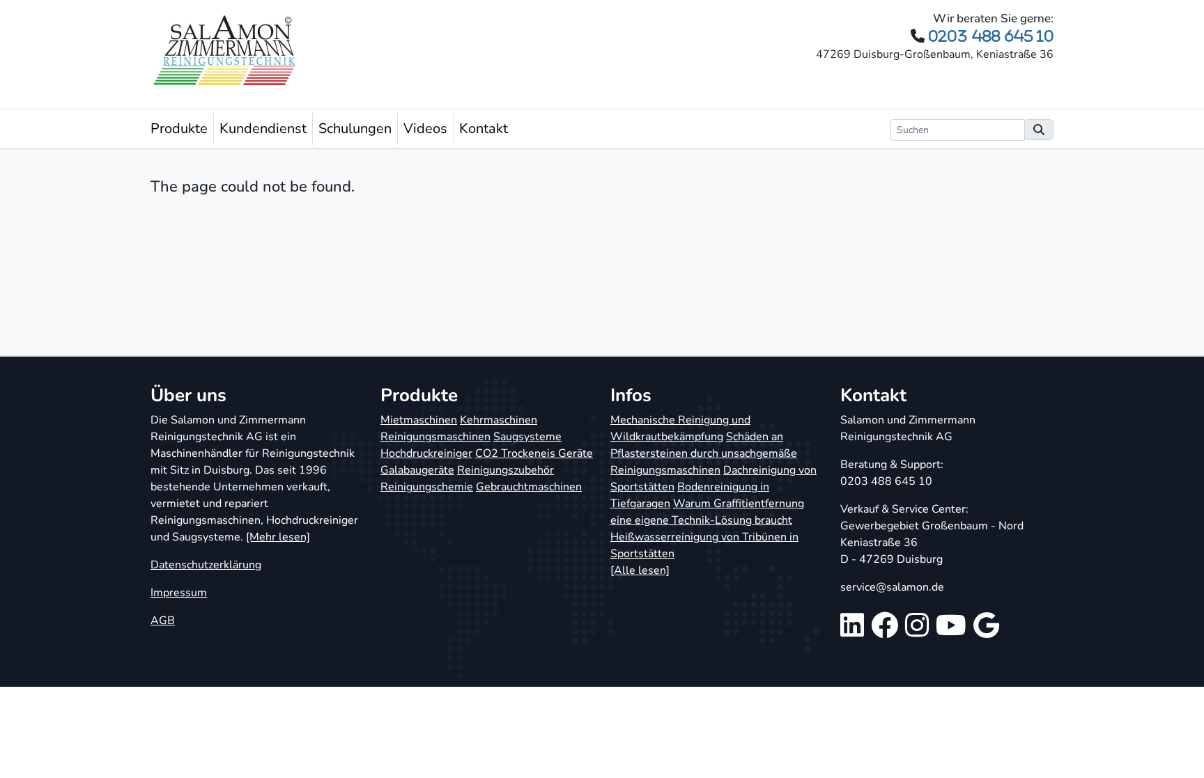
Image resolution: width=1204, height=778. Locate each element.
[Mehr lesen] (278, 537)
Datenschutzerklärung (205, 565)
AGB (162, 620)
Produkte (179, 128)
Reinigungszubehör (505, 470)
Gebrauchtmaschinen (529, 487)
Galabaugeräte (417, 470)
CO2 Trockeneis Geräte (534, 453)
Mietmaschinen (418, 420)
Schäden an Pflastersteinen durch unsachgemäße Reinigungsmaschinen (703, 453)
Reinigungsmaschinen (435, 436)
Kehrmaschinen (498, 420)
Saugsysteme (527, 436)
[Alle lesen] (640, 570)
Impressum (178, 592)
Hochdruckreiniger (426, 453)
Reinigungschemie (426, 487)
